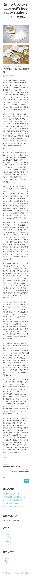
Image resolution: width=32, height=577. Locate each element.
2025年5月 (8, 535)
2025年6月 (8, 532)
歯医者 (17, 66)
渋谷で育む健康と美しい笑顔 (12, 494)
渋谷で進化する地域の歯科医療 (12, 500)
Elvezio (13, 76)
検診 (5, 457)
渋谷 (21, 66)
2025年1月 (8, 544)
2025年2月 (8, 542)
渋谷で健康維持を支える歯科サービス (15, 497)
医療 (13, 66)
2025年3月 (8, 539)
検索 (4, 477)
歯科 (6, 561)
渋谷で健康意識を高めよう (11, 503)
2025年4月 (8, 537)
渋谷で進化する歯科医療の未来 (12, 506)
